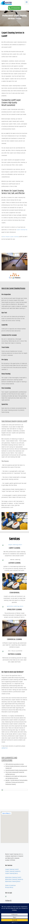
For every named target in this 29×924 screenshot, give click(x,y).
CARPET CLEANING (14, 548)
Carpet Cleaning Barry (11, 873)
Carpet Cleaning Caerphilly (13, 871)
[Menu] (26, 2)
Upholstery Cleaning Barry (12, 881)
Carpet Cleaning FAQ (22, 230)
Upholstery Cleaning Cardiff (13, 877)
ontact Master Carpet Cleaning (10, 237)
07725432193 (15, 8)
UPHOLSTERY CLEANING (14, 609)
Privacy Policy (9, 887)
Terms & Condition (10, 885)
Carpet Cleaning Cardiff (12, 869)
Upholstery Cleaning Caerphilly (14, 879)
